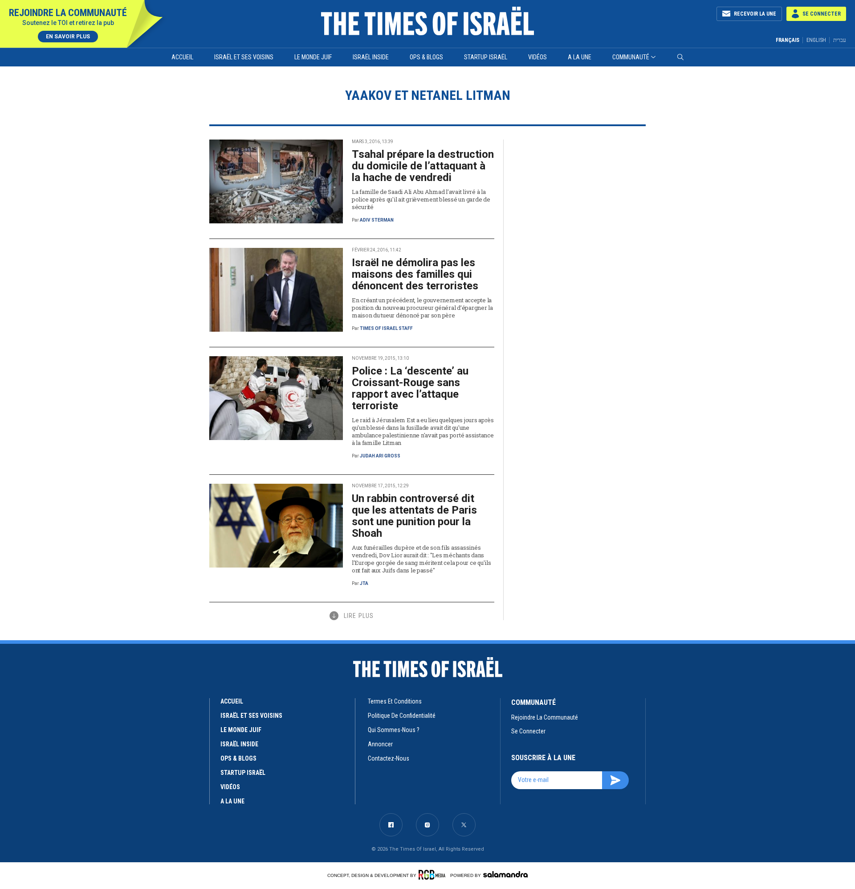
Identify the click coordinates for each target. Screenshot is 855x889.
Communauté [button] (630, 57)
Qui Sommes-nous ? (393, 729)
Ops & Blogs (426, 57)
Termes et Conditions (395, 701)
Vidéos (537, 57)
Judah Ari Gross (380, 455)
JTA (364, 583)
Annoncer (380, 744)
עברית (839, 40)
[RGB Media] (433, 875)
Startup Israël (485, 57)
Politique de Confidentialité (402, 715)
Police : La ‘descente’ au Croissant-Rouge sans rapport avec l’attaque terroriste (410, 388)
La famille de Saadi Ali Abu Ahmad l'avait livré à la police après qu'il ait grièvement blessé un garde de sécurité (421, 199)
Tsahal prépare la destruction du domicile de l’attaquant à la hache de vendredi (423, 166)
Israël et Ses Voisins (243, 57)
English (816, 40)
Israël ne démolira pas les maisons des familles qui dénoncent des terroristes (415, 274)
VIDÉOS (230, 786)
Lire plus (359, 615)
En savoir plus (68, 36)
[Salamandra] (505, 874)
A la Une (579, 57)
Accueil (182, 57)
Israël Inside (371, 57)
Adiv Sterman (377, 220)
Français (787, 40)
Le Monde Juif (313, 57)
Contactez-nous (388, 758)
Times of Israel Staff (386, 328)
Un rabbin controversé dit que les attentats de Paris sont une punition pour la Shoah (414, 515)
